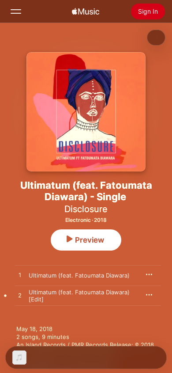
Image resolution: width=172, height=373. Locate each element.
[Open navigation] (16, 11)
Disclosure (86, 209)
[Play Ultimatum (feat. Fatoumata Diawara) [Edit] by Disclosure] (20, 296)
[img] (85, 11)
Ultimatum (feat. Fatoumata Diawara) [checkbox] (79, 275)
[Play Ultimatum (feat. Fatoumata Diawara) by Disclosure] (20, 275)
